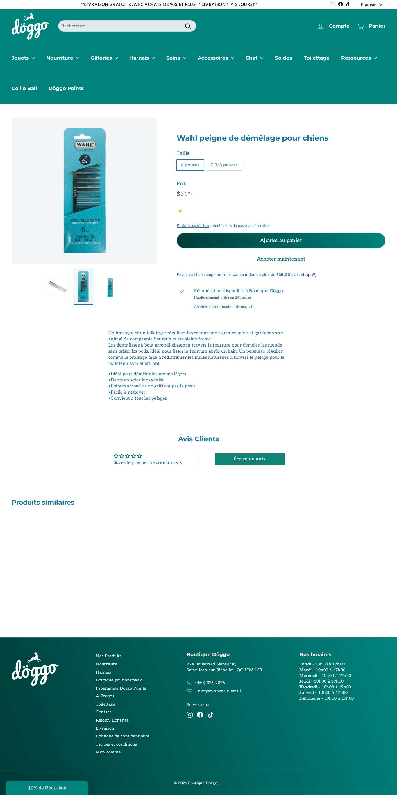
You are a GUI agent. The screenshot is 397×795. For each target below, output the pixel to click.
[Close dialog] (305, 336)
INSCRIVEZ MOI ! (255, 407)
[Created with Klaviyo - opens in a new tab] (198, 461)
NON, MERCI (255, 425)
